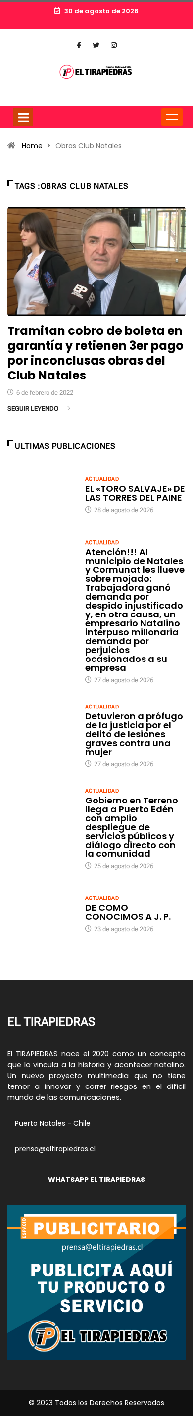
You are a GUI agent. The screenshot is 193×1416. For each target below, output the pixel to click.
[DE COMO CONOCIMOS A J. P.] (41, 914)
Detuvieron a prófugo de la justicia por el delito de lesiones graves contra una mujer (134, 734)
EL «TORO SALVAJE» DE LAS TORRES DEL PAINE (135, 493)
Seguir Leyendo (32, 408)
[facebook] (79, 45)
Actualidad (102, 479)
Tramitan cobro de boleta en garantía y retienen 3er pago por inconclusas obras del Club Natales (95, 353)
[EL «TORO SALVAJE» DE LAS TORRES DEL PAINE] (41, 494)
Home (32, 146)
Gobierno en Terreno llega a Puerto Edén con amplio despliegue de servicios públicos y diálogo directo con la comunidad (131, 827)
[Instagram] (114, 45)
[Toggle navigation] (23, 117)
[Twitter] (96, 45)
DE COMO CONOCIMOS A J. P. (128, 912)
